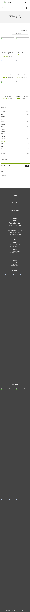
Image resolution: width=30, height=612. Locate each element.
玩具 (2, 151)
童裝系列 (3, 141)
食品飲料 (3, 134)
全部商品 (3, 112)
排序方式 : (15, 33)
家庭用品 (3, 138)
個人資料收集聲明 (15, 265)
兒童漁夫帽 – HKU (22, 52)
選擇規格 (2, 49)
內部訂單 (15, 262)
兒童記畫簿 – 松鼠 (22, 75)
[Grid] (1, 30)
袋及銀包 (3, 121)
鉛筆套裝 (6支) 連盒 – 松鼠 (22, 96)
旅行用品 (3, 153)
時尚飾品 (3, 131)
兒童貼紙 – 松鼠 (7, 96)
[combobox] (15, 175)
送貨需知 (15, 264)
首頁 (12, 19)
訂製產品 (3, 124)
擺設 (2, 126)
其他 (2, 143)
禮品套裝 (3, 136)
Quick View (4, 49)
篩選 (27, 165)
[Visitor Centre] (7, 2)
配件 (2, 119)
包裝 (2, 146)
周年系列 (3, 116)
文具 (2, 148)
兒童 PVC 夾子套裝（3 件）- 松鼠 (7, 53)
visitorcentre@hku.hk (15, 210)
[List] (4, 30)
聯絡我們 (15, 260)
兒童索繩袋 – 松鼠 (8, 75)
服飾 (2, 114)
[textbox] (15, 175)
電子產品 (3, 129)
